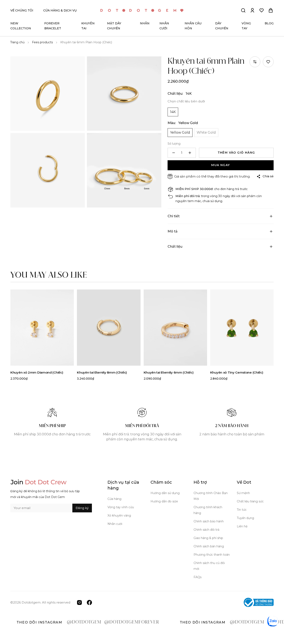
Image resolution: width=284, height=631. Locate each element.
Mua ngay (220, 165)
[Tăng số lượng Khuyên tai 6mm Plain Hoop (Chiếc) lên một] (189, 152)
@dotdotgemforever (117, 622)
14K (173, 112)
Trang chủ (17, 42)
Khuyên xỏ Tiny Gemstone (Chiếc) (236, 372)
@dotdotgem (70, 622)
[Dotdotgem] (142, 10)
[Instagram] (79, 602)
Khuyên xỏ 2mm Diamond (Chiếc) (36, 372)
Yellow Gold (180, 132)
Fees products (42, 42)
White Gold (206, 132)
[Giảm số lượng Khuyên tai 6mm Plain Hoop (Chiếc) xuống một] (173, 152)
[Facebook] (89, 602)
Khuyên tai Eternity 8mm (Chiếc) (102, 372)
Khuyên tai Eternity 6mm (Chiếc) (169, 372)
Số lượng (174, 143)
